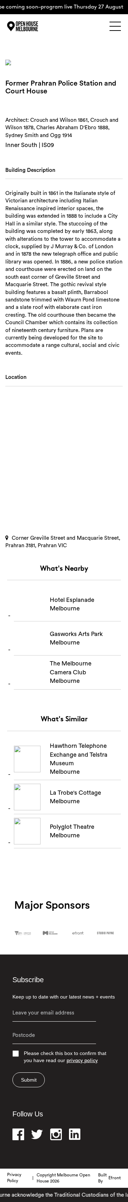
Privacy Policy (14, 1178)
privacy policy (82, 1061)
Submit (29, 1080)
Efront (114, 1178)
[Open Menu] (115, 26)
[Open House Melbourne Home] (32, 26)
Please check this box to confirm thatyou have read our (65, 1057)
